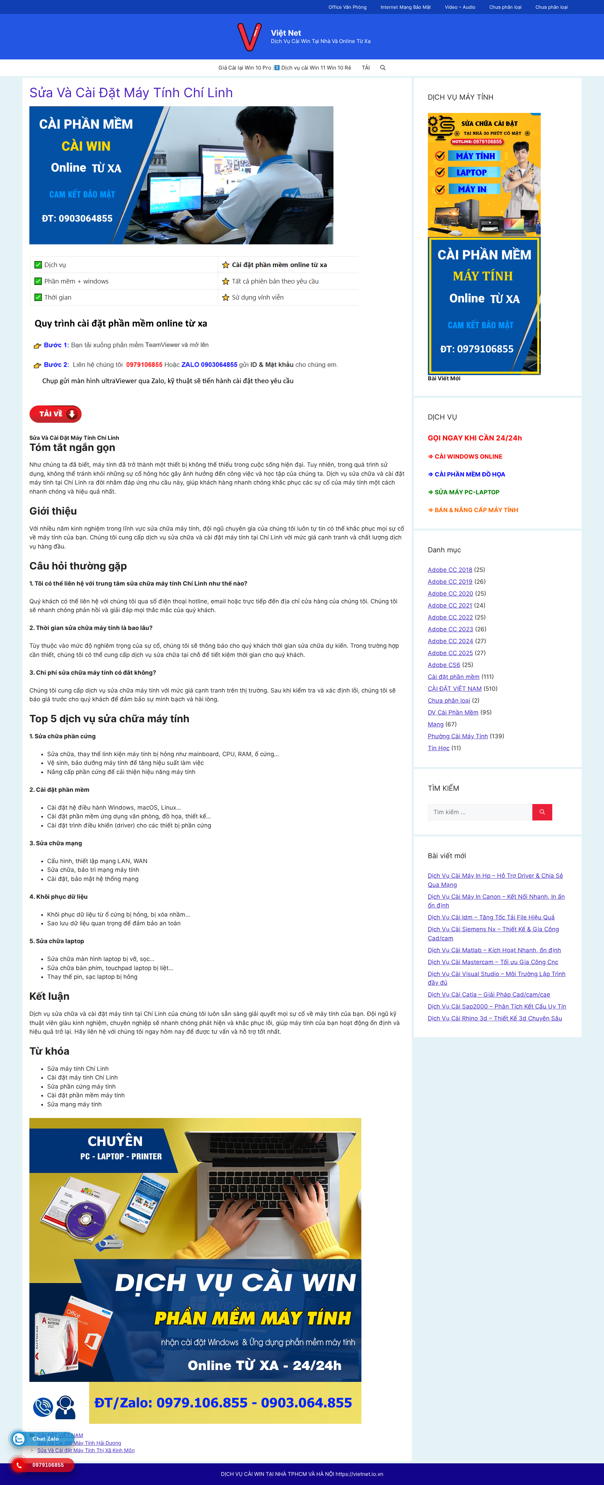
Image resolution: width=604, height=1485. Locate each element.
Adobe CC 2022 (450, 617)
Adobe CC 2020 (450, 593)
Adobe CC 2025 (450, 653)
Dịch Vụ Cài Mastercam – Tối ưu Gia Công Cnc (493, 962)
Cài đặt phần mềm (454, 676)
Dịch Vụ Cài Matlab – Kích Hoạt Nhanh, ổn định (494, 950)
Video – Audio (460, 7)
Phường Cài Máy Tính (458, 736)
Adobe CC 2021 (450, 605)
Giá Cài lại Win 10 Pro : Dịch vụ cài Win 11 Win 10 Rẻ (284, 67)
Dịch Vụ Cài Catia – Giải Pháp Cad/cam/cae (489, 994)
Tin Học (439, 748)
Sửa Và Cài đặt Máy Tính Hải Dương (79, 1443)
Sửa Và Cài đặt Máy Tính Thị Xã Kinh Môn (86, 1450)
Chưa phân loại (505, 7)
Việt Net (286, 32)
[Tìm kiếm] (542, 812)
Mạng (436, 724)
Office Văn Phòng (348, 7)
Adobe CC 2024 (450, 641)
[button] (383, 67)
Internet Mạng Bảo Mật (406, 7)
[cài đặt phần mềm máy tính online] (55, 420)
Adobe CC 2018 (450, 569)
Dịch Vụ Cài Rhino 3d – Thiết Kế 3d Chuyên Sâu (495, 1018)
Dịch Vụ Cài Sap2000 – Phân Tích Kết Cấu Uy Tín (497, 1006)
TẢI (366, 67)
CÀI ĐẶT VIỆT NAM (455, 688)
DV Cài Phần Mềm (453, 712)
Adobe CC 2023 (450, 629)
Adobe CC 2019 (450, 581)
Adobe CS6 (444, 664)
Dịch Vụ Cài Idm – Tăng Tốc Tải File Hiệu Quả (491, 917)
